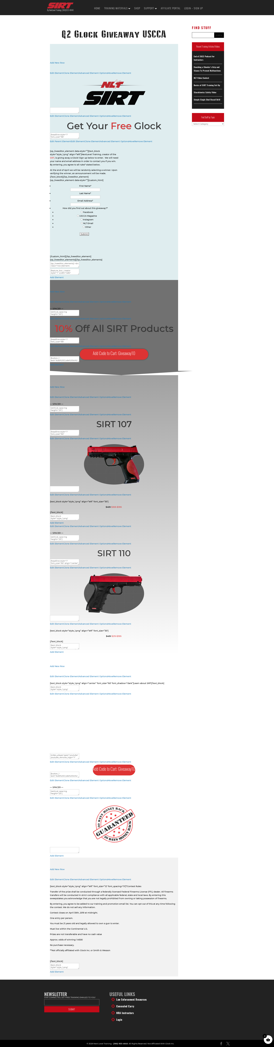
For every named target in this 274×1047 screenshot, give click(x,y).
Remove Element (122, 73)
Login (119, 1019)
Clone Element (71, 73)
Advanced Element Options (93, 73)
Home (97, 8)
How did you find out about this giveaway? (85, 208)
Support (149, 8)
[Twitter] (228, 1044)
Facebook (88, 212)
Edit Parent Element (60, 141)
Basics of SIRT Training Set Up (207, 85)
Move (110, 73)
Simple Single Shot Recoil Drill (207, 99)
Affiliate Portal (171, 8)
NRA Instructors (125, 1013)
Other (88, 227)
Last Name (85, 193)
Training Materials (116, 8)
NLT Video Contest (201, 77)
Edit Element (57, 73)
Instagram (88, 219)
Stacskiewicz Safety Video (205, 92)
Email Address (85, 200)
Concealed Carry (125, 1006)
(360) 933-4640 (120, 1043)
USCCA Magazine (88, 216)
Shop (137, 8)
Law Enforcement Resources (131, 999)
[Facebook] (221, 1044)
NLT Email (88, 223)
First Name (85, 186)
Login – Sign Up (193, 8)
